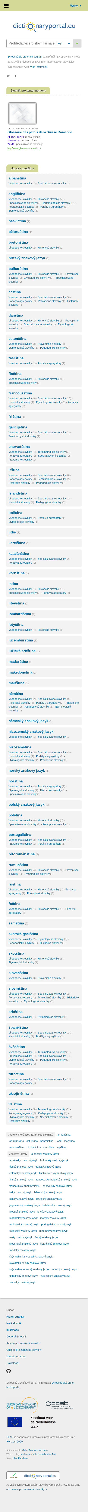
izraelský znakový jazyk (49, 1198)
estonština (17, 339)
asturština (32, 1141)
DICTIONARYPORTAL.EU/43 (22, 128)
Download (12, 1363)
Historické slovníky (50, 199)
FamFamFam (20, 1458)
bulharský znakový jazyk (54, 1160)
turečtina (16, 1074)
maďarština (20, 662)
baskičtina (19, 221)
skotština (16, 953)
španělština (18, 1027)
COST (9, 1437)
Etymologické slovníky (23, 210)
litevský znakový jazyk (22, 1211)
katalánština (19, 554)
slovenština (18, 973)
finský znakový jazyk (21, 1179)
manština (69, 1141)
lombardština (22, 614)
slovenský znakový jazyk (23, 1243)
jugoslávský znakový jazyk (24, 1205)
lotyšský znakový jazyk (50, 1211)
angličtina (17, 194)
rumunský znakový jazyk (53, 1230)
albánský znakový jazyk (45, 1153)
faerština (16, 358)
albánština (17, 178)
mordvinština (16, 1147)
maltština (19, 683)
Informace (12, 1329)
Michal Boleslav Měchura (35, 1450)
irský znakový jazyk (20, 1192)
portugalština (20, 835)
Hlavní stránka (15, 1316)
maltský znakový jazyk (53, 1218)
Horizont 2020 (14, 1441)
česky (76, 5)
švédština (17, 1047)
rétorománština (24, 854)
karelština (19, 543)
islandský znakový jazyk (48, 1192)
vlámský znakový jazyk (22, 1282)
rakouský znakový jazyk (23, 1230)
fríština (17, 417)
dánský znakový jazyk (48, 1166)
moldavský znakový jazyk (24, 1224)
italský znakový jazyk (21, 1198)
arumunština (16, 1141)
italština (15, 513)
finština (15, 374)
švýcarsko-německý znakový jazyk (29, 1269)
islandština (18, 493)
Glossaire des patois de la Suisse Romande (39, 132)
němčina (16, 694)
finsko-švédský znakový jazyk (56, 1173)
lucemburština (23, 640)
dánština (16, 315)
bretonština (18, 242)
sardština (48, 1147)
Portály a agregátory (53, 206)
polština (15, 815)
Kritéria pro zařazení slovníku (23, 1343)
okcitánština (34, 1147)
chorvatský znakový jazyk (57, 1186)
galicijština (18, 427)
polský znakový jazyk (29, 805)
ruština (15, 884)
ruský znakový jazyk (20, 1237)
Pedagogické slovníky (23, 206)
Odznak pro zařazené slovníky (23, 1349)
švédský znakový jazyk (22, 1250)
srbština (15, 1012)
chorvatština (19, 447)
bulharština (18, 269)
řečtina (14, 904)
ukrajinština (21, 1093)
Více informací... (39, 66)
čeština (15, 292)
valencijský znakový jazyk (55, 1275)
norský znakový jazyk (29, 771)
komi (59, 1141)
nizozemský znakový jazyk (31, 732)
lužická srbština (24, 651)
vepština (61, 1147)
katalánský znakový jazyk (57, 1205)
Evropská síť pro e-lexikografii (24, 56)
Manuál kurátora (15, 1356)
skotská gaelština (23, 934)
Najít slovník (13, 1323)
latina (13, 584)
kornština (19, 573)
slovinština (18, 988)
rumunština (18, 865)
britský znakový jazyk (29, 258)
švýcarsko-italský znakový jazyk (27, 1263)
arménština (63, 1134)
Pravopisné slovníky (51, 301)
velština (15, 1104)
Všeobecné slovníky (22, 183)
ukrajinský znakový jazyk (23, 1275)
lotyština (16, 625)
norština (16, 781)
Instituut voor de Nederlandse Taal (38, 1454)
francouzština (20, 393)
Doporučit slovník (16, 1336)
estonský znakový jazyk (23, 1173)
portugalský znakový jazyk (56, 1224)
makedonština (23, 672)
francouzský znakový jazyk (24, 1186)
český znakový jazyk (21, 1166)
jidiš (14, 532)
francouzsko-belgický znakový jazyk (56, 1179)
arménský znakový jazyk (23, 1160)
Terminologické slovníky (58, 202)
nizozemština (20, 747)
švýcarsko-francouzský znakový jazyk (31, 1256)
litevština (18, 603)
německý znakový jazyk (31, 721)
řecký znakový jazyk (46, 1237)
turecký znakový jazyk (64, 1269)
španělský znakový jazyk (54, 1243)
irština (14, 470)
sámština (18, 923)
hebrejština (46, 1141)
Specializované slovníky (54, 183)
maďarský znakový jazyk (23, 1218)
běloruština (20, 232)
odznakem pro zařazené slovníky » (26, 1489)
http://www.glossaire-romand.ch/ (24, 148)
